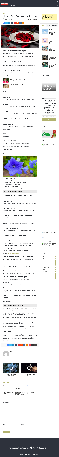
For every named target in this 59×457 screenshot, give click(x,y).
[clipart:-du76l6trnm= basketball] (45, 239)
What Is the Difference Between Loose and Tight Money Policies (20, 393)
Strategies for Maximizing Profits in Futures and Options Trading (52, 41)
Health (23, 1)
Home (11, 1)
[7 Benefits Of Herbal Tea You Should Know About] (45, 57)
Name (4, 420)
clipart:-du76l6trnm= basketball (52, 239)
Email (4, 424)
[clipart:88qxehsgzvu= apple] (45, 245)
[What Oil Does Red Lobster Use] (6, 86)
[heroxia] (4, 4)
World (7, 11)
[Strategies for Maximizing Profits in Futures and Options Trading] (45, 40)
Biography (44, 263)
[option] (49, 84)
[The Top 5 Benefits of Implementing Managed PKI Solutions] (45, 31)
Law (35, 1)
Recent (48, 25)
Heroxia (44, 260)
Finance (19, 1)
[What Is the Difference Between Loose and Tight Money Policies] (20, 388)
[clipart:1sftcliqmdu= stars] (45, 234)
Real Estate (39, 1)
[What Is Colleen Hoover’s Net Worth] (6, 80)
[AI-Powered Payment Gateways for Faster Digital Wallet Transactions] (45, 48)
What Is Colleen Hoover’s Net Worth (17, 79)
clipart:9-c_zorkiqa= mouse (13, 253)
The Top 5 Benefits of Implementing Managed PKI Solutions (52, 32)
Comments (54, 25)
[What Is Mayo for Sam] (32, 388)
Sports (44, 1)
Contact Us (12, 5)
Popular (43, 25)
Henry (6, 19)
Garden (44, 276)
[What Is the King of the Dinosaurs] (8, 388)
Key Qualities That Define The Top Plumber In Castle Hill (48, 88)
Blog (43, 256)
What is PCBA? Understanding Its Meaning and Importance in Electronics (52, 65)
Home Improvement (30, 1)
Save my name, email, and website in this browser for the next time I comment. (18, 428)
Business (15, 1)
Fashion (44, 273)
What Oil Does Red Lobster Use (16, 84)
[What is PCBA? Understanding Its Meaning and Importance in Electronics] (45, 64)
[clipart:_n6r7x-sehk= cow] (45, 187)
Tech (47, 1)
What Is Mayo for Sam (31, 392)
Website (22, 424)
